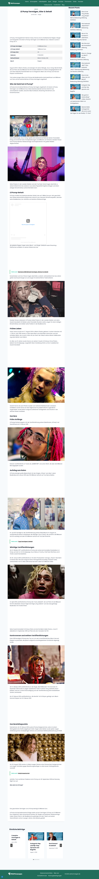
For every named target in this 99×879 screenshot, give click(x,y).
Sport (49, 1)
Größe (75, 1)
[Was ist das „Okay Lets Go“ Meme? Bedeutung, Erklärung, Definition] (75, 77)
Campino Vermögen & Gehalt (15, 837)
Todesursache (48, 5)
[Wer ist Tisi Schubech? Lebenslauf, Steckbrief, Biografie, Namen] (75, 35)
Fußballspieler (43, 1)
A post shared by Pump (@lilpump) (28, 242)
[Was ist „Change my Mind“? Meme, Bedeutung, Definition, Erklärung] (75, 55)
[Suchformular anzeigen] (90, 3)
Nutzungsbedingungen (55, 875)
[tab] (33, 859)
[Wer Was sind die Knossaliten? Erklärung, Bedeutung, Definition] (75, 45)
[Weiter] (61, 845)
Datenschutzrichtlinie (46, 873)
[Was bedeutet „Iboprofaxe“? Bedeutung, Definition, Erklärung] (75, 25)
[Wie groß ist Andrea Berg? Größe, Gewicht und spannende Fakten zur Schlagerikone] (75, 96)
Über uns (56, 873)
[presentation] (36, 836)
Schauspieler (33, 1)
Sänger (55, 1)
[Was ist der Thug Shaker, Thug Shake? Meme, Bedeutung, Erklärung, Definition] (75, 13)
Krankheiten (57, 5)
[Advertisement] (36, 26)
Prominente (68, 1)
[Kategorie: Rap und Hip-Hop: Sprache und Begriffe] (75, 86)
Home (27, 1)
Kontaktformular (42, 875)
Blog (63, 5)
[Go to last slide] (11, 845)
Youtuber (60, 1)
